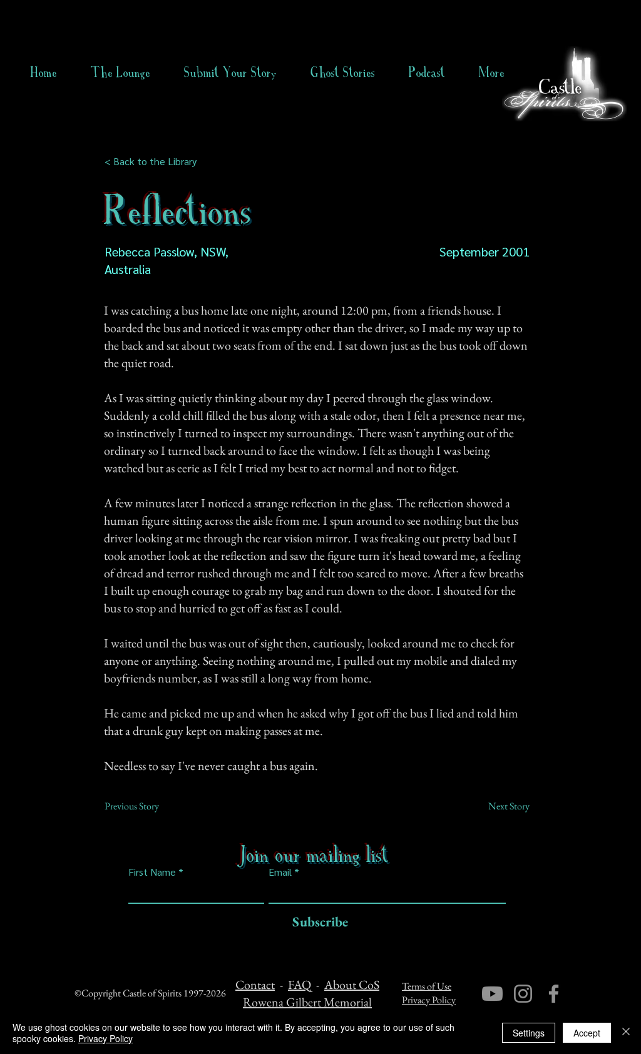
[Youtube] (492, 993)
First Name (152, 872)
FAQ (299, 984)
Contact (255, 984)
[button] (343, 72)
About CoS (351, 984)
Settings (529, 1032)
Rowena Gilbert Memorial (307, 1002)
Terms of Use (426, 986)
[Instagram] (523, 993)
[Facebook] (553, 993)
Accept (586, 1032)
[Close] (625, 1032)
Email (280, 872)
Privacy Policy (429, 999)
